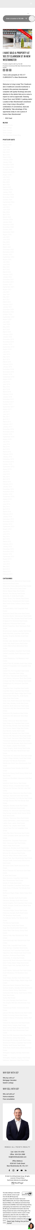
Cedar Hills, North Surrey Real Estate (15, 643)
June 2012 (6, 564)
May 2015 (6, 477)
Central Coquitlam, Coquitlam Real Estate (16, 651)
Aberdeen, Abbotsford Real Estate (14, 588)
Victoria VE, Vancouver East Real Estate (16, 1023)
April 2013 (6, 539)
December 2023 (8, 225)
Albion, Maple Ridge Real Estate (14, 591)
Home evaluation (8, 1096)
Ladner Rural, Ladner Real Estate (14, 823)
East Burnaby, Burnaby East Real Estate (16, 726)
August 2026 (7, 145)
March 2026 (7, 157)
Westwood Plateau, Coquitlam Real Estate (17, 1043)
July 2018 (6, 382)
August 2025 (7, 175)
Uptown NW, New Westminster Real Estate (17, 1013)
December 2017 (8, 399)
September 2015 (8, 467)
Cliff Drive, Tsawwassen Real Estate (15, 676)
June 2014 (6, 504)
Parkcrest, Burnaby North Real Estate (15, 913)
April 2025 (6, 185)
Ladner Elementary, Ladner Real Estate (16, 821)
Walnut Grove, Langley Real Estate (14, 1025)
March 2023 (7, 247)
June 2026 (6, 150)
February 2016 (8, 454)
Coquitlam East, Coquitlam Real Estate (16, 688)
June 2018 (6, 384)
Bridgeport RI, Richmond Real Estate (15, 621)
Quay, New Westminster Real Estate (15, 928)
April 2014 (6, 509)
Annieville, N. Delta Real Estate (13, 596)
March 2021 (7, 302)
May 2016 (6, 447)
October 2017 (7, 404)
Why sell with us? (9, 1094)
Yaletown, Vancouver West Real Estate (16, 1060)
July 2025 (6, 177)
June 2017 (6, 414)
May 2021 (6, 297)
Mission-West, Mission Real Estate (15, 856)
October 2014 (7, 494)
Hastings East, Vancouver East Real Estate (17, 793)
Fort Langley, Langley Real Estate (14, 746)
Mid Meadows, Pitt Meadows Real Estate (17, 851)
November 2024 (8, 197)
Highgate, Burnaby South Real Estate (15, 806)
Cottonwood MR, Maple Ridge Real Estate (17, 693)
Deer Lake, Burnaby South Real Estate (15, 703)
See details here (8, 81)
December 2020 (8, 309)
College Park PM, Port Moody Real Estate (17, 681)
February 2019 (8, 364)
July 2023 (6, 237)
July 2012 (6, 561)
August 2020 (7, 319)
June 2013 (6, 534)
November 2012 (8, 551)
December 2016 (8, 429)
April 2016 (6, 449)
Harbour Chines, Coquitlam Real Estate (16, 786)
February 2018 (8, 394)
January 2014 (7, 517)
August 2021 (7, 289)
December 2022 (8, 250)
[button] (9, 1170)
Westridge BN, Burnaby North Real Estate (17, 1040)
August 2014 (7, 499)
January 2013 (7, 546)
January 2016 (7, 457)
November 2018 (8, 372)
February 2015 (8, 484)
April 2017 (6, 419)
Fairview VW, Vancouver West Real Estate (17, 736)
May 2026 (6, 152)
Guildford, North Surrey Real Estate (14, 783)
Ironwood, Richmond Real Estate (14, 808)
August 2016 (7, 439)
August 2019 (7, 349)
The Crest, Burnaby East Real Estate (15, 1000)
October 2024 (7, 200)
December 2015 (8, 459)
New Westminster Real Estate (13, 880)
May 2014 (6, 507)
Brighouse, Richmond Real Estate (14, 623)
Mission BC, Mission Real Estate (14, 853)
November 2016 (8, 432)
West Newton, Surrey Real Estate (14, 1038)
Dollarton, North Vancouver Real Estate (16, 706)
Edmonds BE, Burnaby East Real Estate (16, 733)
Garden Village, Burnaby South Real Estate (17, 758)
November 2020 (8, 312)
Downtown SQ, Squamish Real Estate (15, 713)
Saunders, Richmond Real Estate (14, 955)
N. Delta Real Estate (9, 875)
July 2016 (6, 442)
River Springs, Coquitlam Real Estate (15, 948)
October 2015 (7, 464)
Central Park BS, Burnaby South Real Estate (17, 663)
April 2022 (6, 269)
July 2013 (6, 532)
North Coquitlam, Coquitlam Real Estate (16, 885)
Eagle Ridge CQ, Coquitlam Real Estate (16, 723)
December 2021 (8, 279)
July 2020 (6, 322)
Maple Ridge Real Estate (11, 846)
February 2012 (8, 574)
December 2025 (8, 165)
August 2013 (7, 529)
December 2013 (8, 519)
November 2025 (8, 167)
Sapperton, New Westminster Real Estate (17, 953)
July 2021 (6, 292)
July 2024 (6, 207)
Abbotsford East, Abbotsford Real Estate (17, 581)
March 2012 (7, 571)
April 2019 (6, 359)
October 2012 (7, 554)
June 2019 (6, 354)
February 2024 (8, 219)
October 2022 (7, 254)
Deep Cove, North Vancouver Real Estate (16, 701)
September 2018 (8, 377)
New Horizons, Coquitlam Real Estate (15, 878)
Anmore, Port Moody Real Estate (14, 593)
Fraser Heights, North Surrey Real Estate (16, 748)
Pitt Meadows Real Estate (12, 915)
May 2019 (6, 357)
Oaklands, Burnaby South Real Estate (15, 900)
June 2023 (6, 239)
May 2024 (6, 212)
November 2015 (8, 462)
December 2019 (8, 339)
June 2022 (6, 264)
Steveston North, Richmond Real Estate (16, 985)
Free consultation (9, 1099)
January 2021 (7, 307)
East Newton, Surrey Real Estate (14, 731)
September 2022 (8, 257)
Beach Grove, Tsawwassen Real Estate (16, 601)
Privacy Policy (20, 1178)
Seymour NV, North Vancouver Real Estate (17, 960)
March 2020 (7, 332)
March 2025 (7, 187)
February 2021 (8, 304)
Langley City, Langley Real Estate (14, 826)
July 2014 (6, 502)
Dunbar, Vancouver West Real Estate (15, 721)
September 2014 (8, 497)
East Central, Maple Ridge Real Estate (15, 728)
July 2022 (6, 262)
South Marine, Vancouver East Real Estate (17, 970)
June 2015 (6, 474)
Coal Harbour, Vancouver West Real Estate (17, 678)
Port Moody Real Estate (11, 923)
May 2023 (6, 242)
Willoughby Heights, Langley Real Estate (16, 1058)
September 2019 (8, 347)
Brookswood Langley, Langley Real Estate (17, 631)
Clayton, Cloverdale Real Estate (13, 673)
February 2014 (8, 514)
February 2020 (8, 334)
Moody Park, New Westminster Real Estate (17, 858)
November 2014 (8, 492)
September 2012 (8, 557)
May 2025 (6, 182)
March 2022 (7, 272)
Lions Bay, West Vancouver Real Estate (16, 833)
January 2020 (7, 337)
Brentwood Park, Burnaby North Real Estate (17, 618)
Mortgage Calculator (10, 1080)
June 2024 (6, 210)
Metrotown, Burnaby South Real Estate (16, 848)
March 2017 (7, 422)
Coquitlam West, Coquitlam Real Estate (16, 691)
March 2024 (7, 217)
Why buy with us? (9, 1078)
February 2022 (8, 274)
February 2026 (8, 160)
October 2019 (7, 344)
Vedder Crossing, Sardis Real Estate (15, 1015)
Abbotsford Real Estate (11, 584)
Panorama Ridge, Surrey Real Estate (15, 910)
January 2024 (7, 222)
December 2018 (8, 369)
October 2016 (7, 434)
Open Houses (7, 130)
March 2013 (7, 541)
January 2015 (7, 487)
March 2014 (7, 512)
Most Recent (7, 142)
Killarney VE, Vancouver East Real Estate (16, 811)
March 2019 (7, 362)
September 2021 (8, 287)
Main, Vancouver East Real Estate (14, 843)
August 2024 (7, 205)
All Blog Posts (8, 125)
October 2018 (7, 374)
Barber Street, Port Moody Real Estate (16, 598)
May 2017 (6, 417)
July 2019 (6, 352)
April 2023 (6, 244)
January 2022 (7, 277)
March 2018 (7, 392)
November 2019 (8, 342)
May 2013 (6, 537)
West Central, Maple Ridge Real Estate (16, 1028)
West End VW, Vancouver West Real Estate (17, 1035)
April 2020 (6, 329)
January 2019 (7, 367)
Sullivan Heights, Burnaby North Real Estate (17, 988)
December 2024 (8, 195)
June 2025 (6, 180)
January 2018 (7, 397)
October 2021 (7, 284)
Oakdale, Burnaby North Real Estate (15, 898)
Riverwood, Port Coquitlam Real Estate (16, 950)
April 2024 (6, 215)
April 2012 (6, 569)
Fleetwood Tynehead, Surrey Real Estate (16, 741)
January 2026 (7, 162)
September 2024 (8, 202)
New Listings (7, 128)
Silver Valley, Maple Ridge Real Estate (16, 963)
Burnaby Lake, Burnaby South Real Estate (17, 641)
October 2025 (7, 170)
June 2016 (6, 444)
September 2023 (8, 232)
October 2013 (7, 524)
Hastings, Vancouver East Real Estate (15, 796)
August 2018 (7, 379)
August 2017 (7, 409)
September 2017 (8, 407)
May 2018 (6, 387)
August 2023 (7, 235)
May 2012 (6, 566)
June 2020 (6, 324)
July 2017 (6, 412)
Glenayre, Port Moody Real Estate (14, 761)
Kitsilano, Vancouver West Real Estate (16, 818)
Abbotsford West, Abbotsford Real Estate (17, 586)
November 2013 (8, 522)
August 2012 (7, 559)
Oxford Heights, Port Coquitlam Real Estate (17, 903)
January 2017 (7, 427)
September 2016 (8, 437)
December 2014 (8, 489)
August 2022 (7, 259)
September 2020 (8, 317)
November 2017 (8, 402)
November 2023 (8, 227)
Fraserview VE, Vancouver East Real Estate (17, 756)
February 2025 (8, 190)
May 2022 (6, 267)
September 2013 (8, 526)
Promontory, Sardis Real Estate (13, 925)
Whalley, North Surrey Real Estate (14, 1045)
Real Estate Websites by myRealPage (17, 1180)
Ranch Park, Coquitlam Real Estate (14, 945)
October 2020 (7, 314)
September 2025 (8, 172)
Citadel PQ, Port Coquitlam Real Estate (16, 671)
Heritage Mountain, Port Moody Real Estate (17, 798)
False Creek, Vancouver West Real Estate (17, 738)
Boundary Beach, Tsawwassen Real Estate (17, 616)
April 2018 (6, 389)
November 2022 (8, 252)
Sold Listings (7, 133)
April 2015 (6, 479)
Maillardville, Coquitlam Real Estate (15, 841)
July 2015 (6, 472)
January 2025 (7, 192)
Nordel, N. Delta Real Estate (12, 883)
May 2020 (6, 327)
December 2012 (8, 549)
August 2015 (7, 469)
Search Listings (8, 1083)
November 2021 (8, 282)
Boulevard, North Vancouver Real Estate (16, 613)
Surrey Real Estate (9, 998)
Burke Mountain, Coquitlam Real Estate (16, 633)
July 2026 (6, 147)
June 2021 (6, 294)
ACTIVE (23, 13)
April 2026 (6, 155)
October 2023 (7, 230)
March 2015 (7, 482)
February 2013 (8, 544)
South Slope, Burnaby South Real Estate (16, 978)
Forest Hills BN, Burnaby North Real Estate (17, 743)
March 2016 (7, 452)
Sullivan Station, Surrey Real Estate (14, 990)
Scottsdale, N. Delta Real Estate (13, 958)
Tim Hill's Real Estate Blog (12, 135)
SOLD (31, 13)
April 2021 (6, 299)
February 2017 (8, 424)
